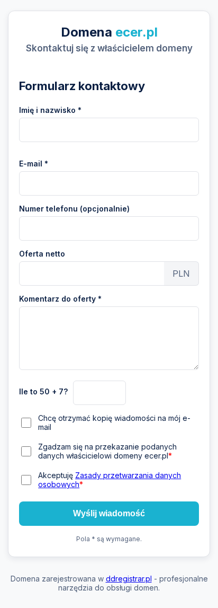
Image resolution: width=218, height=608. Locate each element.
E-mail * (33, 163)
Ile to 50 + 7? (43, 391)
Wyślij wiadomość (109, 513)
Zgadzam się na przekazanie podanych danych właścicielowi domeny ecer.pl (107, 451)
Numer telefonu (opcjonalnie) (74, 208)
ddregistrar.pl (129, 578)
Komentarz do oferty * (60, 298)
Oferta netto (42, 253)
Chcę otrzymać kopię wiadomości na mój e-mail (114, 422)
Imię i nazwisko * (50, 109)
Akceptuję (109, 480)
